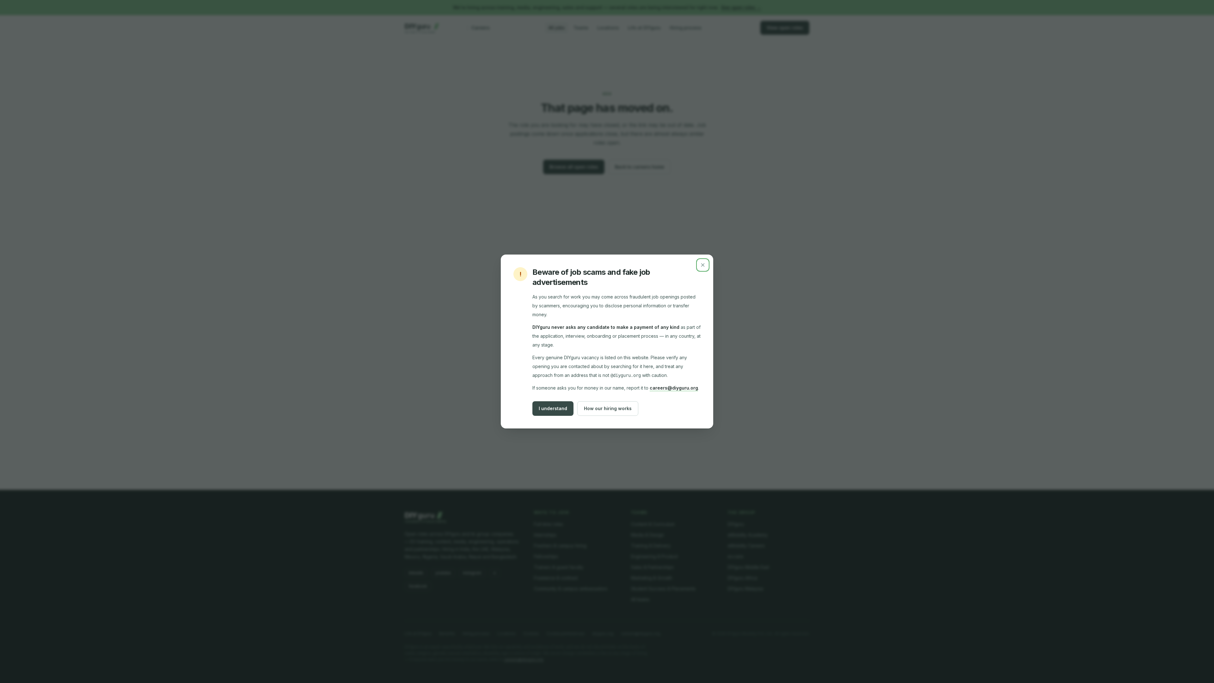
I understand (553, 408)
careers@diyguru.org (674, 388)
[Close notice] (702, 265)
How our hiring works (608, 408)
